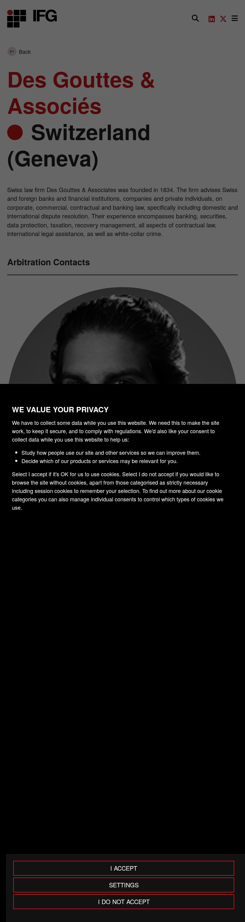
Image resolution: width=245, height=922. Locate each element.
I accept (123, 868)
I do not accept (124, 901)
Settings (124, 884)
